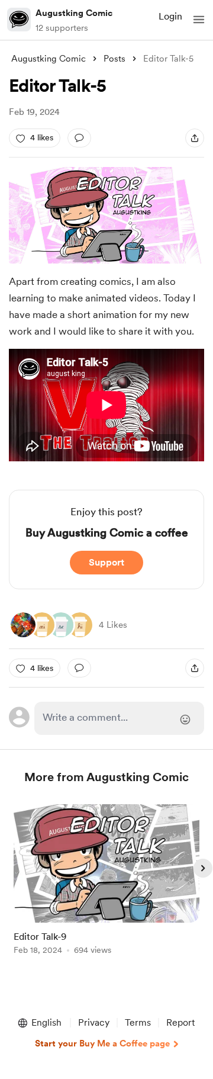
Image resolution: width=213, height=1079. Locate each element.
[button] (199, 19)
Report (180, 1022)
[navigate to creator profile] (19, 19)
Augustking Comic (74, 13)
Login (170, 16)
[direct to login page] (119, 718)
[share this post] (194, 138)
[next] (202, 868)
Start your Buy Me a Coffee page (102, 1043)
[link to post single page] (106, 881)
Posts (114, 58)
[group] (106, 886)
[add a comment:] (79, 138)
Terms (138, 1022)
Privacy (93, 1022)
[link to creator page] (23, 624)
